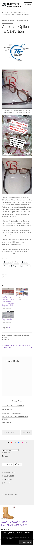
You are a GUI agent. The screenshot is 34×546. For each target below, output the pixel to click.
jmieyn (7, 339)
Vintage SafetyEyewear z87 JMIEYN (13, 406)
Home (6, 12)
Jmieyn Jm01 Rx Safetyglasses (11, 413)
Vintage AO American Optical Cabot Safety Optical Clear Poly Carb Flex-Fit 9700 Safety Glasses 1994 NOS (8, 300)
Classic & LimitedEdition (16, 335)
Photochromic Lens (7, 319)
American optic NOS (22, 296)
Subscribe (26, 432)
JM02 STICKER (6, 423)
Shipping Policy (9, 472)
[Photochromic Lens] (8, 314)
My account (8, 479)
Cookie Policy (9, 538)
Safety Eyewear (13, 12)
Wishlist (7, 483)
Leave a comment (7, 23)
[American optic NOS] (22, 291)
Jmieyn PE (25, 20)
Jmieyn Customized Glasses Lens (9, 346)
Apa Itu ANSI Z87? (7, 409)
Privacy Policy (9, 476)
